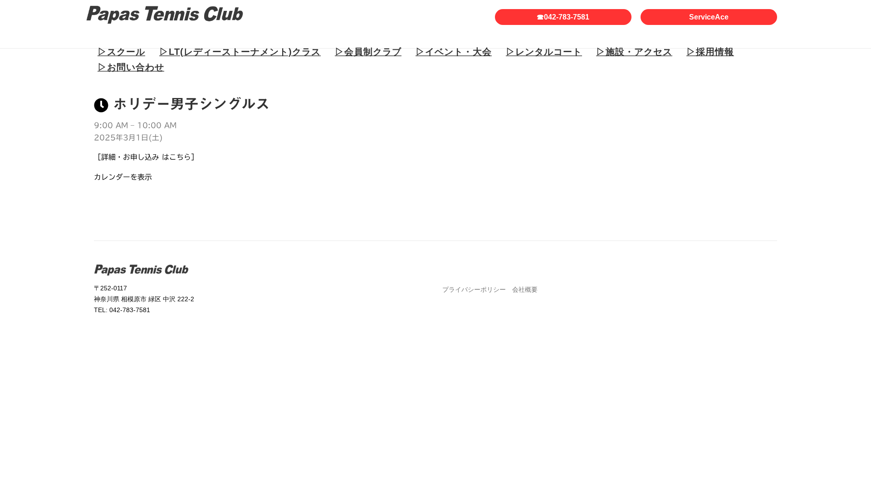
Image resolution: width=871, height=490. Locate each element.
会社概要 (525, 289)
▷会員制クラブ (368, 52)
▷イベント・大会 (454, 52)
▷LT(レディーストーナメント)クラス (240, 52)
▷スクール (121, 52)
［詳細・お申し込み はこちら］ (146, 157)
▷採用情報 (710, 52)
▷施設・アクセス (634, 52)
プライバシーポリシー (474, 289)
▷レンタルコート (544, 52)
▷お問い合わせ (131, 67)
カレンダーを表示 (123, 177)
